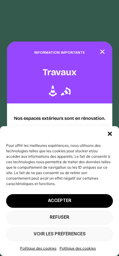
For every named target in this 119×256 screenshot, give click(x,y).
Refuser (59, 217)
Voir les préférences (60, 234)
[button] (110, 134)
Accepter (59, 201)
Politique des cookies (38, 248)
